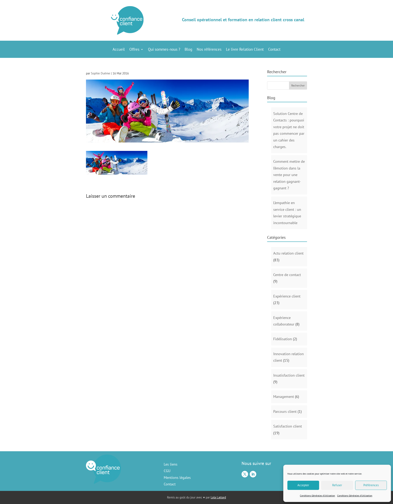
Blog (188, 50)
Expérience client (286, 296)
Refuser (337, 485)
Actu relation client (288, 253)
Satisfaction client (287, 426)
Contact (274, 50)
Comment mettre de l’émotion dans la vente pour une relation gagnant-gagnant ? (289, 174)
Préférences (371, 485)
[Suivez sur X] (245, 474)
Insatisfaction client (289, 375)
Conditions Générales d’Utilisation (317, 495)
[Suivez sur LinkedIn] (253, 474)
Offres (134, 50)
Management (283, 396)
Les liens (170, 464)
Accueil (119, 50)
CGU (167, 470)
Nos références (209, 50)
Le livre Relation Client (245, 50)
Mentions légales (177, 477)
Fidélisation (282, 339)
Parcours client (285, 411)
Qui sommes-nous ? (164, 50)
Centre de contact (287, 274)
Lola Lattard (218, 497)
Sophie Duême (100, 73)
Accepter (303, 485)
